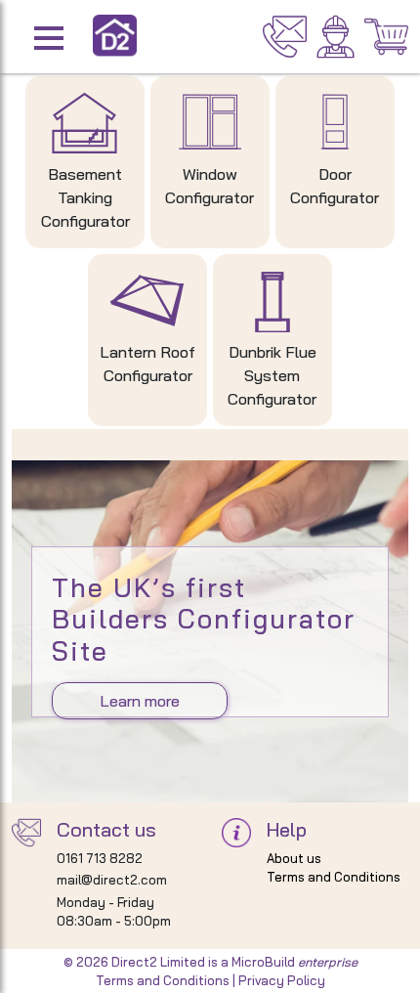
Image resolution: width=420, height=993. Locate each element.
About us (294, 858)
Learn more (140, 701)
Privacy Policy (281, 980)
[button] (80, 37)
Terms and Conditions (333, 877)
